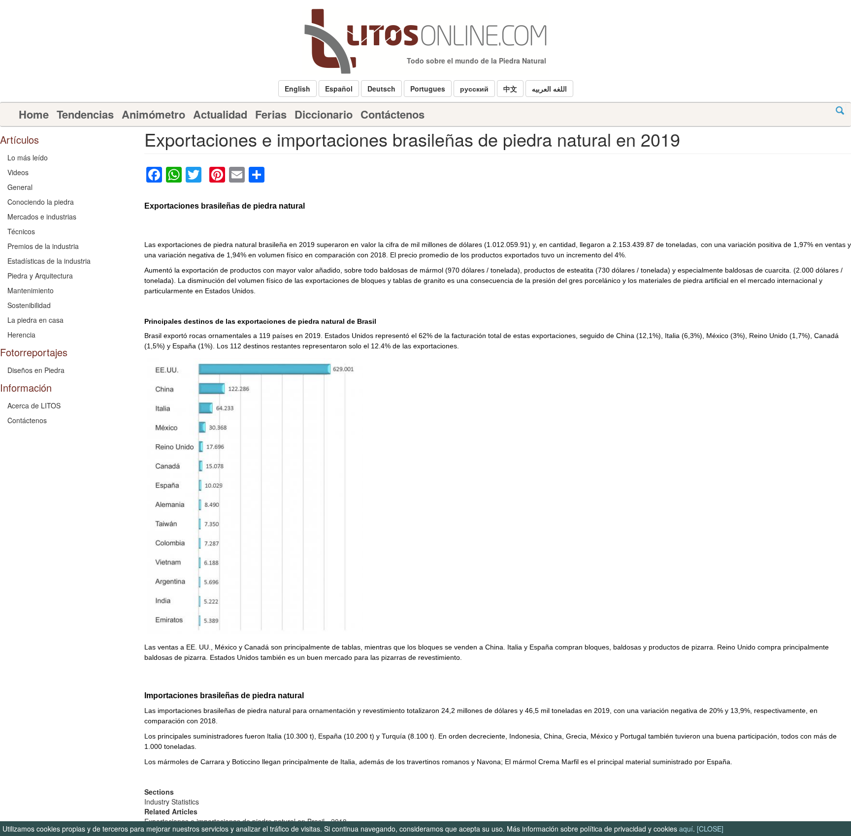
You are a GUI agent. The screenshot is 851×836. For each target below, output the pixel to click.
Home (34, 114)
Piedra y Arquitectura (40, 275)
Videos (18, 172)
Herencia (21, 335)
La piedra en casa (35, 320)
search (840, 110)
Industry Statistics (171, 801)
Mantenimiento (30, 290)
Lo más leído (27, 157)
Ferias (271, 114)
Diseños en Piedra (36, 370)
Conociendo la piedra (40, 202)
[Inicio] (425, 41)
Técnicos (21, 231)
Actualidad (220, 114)
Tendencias (85, 114)
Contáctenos (392, 114)
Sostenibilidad (29, 305)
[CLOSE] (710, 829)
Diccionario (324, 114)
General (20, 187)
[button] (297, 88)
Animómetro (153, 114)
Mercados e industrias (41, 216)
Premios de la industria (43, 246)
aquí (686, 829)
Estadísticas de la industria (49, 261)
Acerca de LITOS (34, 405)
